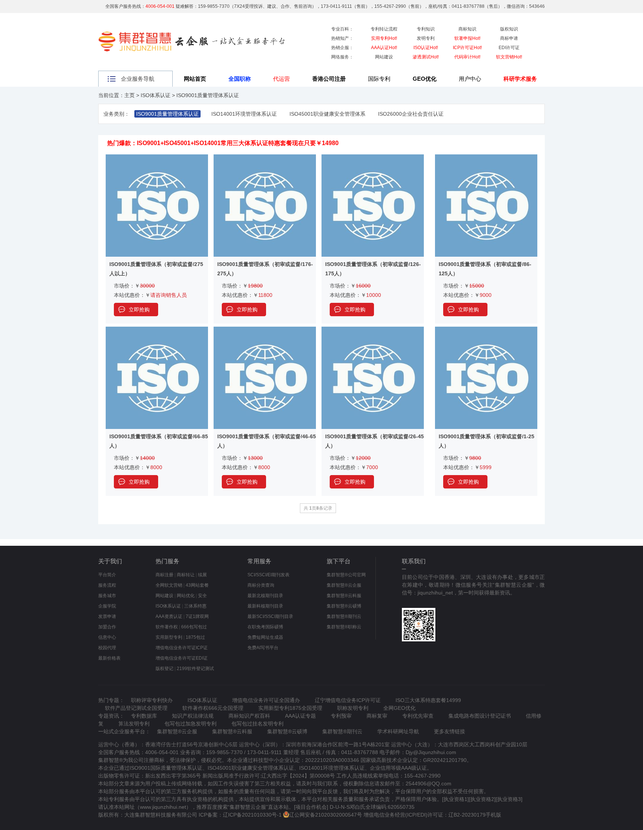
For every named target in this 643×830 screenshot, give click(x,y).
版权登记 (164, 668)
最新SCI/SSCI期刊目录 (270, 616)
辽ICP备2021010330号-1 (252, 815)
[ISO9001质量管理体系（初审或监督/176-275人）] (265, 157)
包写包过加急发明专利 (190, 724)
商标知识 (467, 29)
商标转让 (186, 574)
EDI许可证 (509, 47)
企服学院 (107, 606)
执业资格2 (482, 799)
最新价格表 (109, 658)
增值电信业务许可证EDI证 (182, 658)
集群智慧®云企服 (344, 585)
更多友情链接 (449, 731)
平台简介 (107, 574)
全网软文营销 (169, 585)
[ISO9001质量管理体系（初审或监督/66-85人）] (157, 330)
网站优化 (186, 595)
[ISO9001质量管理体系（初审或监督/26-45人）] (373, 330)
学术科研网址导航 (398, 731)
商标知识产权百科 (249, 716)
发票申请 (107, 616)
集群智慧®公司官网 (346, 574)
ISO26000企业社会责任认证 (411, 114)
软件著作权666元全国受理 (212, 708)
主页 (129, 95)
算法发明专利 (134, 724)
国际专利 (379, 79)
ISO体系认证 (155, 95)
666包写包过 (194, 626)
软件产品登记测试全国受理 (136, 708)
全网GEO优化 (399, 708)
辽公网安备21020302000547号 (325, 815)
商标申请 (509, 38)
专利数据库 (144, 716)
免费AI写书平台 (262, 647)
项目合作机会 (311, 807)
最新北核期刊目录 (265, 595)
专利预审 (341, 716)
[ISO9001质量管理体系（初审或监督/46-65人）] (265, 330)
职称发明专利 (352, 708)
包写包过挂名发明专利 (257, 724)
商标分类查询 (260, 585)
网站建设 (384, 57)
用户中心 (470, 79)
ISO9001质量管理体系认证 (207, 95)
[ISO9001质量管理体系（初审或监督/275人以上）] (157, 157)
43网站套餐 (197, 585)
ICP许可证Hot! (467, 47)
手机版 (493, 815)
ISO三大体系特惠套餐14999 (428, 700)
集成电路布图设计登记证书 (479, 716)
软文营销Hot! (509, 57)
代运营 (281, 79)
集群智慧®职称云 (344, 626)
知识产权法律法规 (193, 716)
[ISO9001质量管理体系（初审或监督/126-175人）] (373, 157)
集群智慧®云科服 (344, 595)
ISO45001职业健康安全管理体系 (327, 114)
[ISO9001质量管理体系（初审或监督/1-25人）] (486, 330)
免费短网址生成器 (265, 637)
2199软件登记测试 (195, 668)
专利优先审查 (418, 716)
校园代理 (107, 647)
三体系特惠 (195, 606)
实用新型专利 (169, 637)
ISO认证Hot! (425, 47)
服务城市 (107, 595)
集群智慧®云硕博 (344, 606)
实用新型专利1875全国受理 (290, 708)
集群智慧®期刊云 (344, 616)
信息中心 (107, 637)
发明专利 (426, 38)
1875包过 (195, 637)
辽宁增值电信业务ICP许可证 (348, 700)
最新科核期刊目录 (265, 606)
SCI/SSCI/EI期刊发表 (268, 574)
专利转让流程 (384, 29)
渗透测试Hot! (426, 57)
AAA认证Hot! (384, 47)
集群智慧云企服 (248, 807)
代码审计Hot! (467, 57)
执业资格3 (509, 799)
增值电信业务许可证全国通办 (266, 700)
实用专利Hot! (384, 38)
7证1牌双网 (197, 616)
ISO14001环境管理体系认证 (244, 114)
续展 (202, 574)
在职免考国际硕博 (265, 626)
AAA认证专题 (300, 716)
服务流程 (107, 585)
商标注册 (164, 574)
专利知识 (426, 29)
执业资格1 (455, 799)
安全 (202, 595)
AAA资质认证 (169, 616)
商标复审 (377, 716)
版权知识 (509, 29)
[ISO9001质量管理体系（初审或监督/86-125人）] (486, 157)
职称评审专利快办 (152, 700)
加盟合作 (107, 626)
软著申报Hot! (467, 38)
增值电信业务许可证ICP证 (182, 647)
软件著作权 (167, 626)
